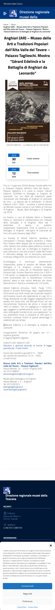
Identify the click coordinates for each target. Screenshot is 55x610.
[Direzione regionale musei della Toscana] (13, 13)
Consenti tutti (27, 586)
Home (5, 24)
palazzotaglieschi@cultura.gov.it (18, 374)
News (13, 24)
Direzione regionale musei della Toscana (26, 497)
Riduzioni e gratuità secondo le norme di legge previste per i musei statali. (27, 347)
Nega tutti (27, 593)
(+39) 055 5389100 (12, 527)
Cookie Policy (22, 607)
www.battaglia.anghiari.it (15, 389)
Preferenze (28, 601)
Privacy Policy (33, 607)
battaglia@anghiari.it (13, 386)
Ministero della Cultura (13, 3)
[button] (50, 545)
